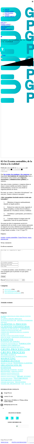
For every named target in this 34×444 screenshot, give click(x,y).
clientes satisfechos (15, 326)
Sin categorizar (20, 168)
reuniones (5, 371)
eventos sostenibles (11, 237)
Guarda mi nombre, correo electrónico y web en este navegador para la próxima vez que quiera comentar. (16, 271)
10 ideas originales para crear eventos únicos (16, 317)
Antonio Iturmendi (25, 320)
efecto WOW (6, 337)
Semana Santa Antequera (10, 374)
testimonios (21, 378)
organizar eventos (9, 369)
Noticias (8, 289)
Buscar (3, 280)
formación (25, 344)
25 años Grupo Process (11, 318)
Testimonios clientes (13, 292)
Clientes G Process (14, 324)
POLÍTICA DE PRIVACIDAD (19, 442)
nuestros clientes (22, 363)
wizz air (28, 383)
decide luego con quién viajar (12, 335)
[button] (2, 49)
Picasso (20, 369)
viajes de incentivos (10, 383)
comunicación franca (10, 328)
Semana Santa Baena (8, 376)
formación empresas (10, 345)
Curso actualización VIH (11, 330)
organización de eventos (11, 366)
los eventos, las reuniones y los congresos (16, 174)
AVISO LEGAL (4, 442)
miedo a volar (7, 363)
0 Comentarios (16, 169)
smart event (24, 376)
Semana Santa (17, 371)
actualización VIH (8, 320)
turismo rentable (7, 382)
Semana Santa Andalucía (10, 373)
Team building (7, 378)
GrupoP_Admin (5, 169)
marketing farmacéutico (10, 359)
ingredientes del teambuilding (14, 356)
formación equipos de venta (12, 347)
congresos (25, 328)
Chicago (4, 322)
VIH (22, 383)
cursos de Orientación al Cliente (15, 332)
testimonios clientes (11, 380)
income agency (8, 354)
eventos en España (10, 342)
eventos (3, 237)
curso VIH (5, 334)
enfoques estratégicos (21, 337)
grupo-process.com (15, 349)
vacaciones (20, 382)
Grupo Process (22, 237)
